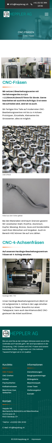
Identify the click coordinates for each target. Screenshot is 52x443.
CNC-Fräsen (7, 372)
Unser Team (32, 386)
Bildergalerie (32, 379)
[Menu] (46, 14)
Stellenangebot (34, 390)
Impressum (36, 439)
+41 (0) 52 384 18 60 (40, 4)
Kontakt (30, 394)
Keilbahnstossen (9, 386)
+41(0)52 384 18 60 (18, 422)
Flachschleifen (8, 383)
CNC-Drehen (7, 376)
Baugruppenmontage (36, 376)
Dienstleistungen (34, 372)
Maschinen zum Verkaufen (9, 391)
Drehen (5, 379)
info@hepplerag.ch (19, 4)
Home (20, 36)
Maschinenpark (33, 383)
